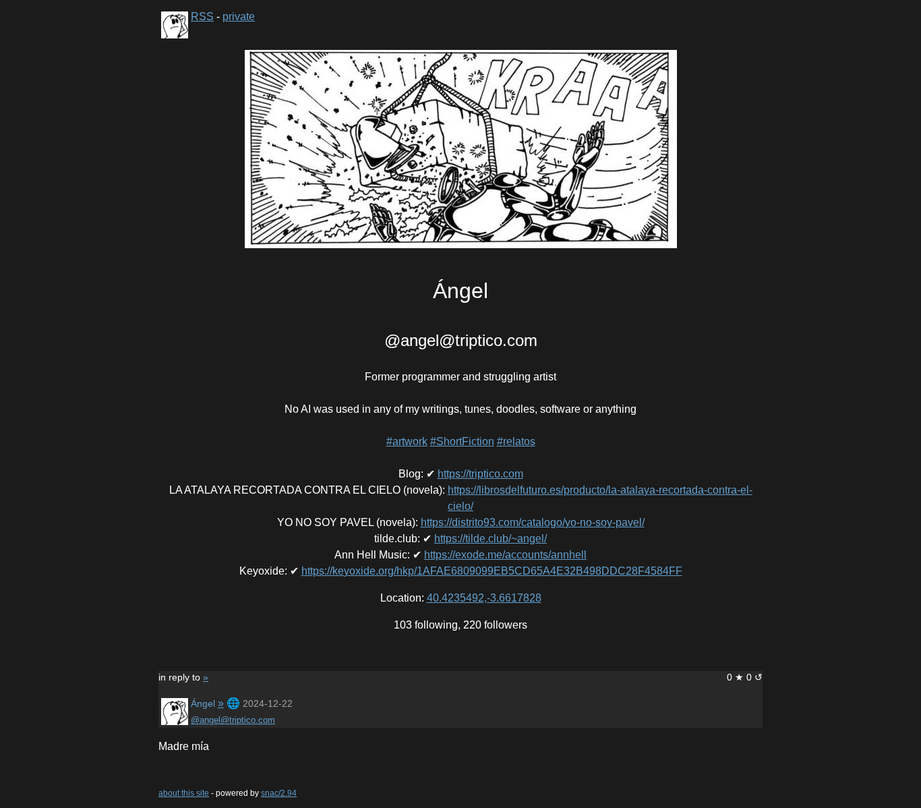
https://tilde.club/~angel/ (490, 538)
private (238, 16)
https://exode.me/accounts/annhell (505, 554)
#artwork (406, 441)
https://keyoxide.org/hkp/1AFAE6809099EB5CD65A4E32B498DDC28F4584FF (491, 571)
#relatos (516, 441)
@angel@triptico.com (233, 720)
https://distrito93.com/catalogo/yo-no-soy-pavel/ (533, 522)
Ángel (203, 703)
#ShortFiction (462, 441)
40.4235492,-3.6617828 (484, 598)
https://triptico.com (480, 474)
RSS (202, 16)
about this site (183, 793)
